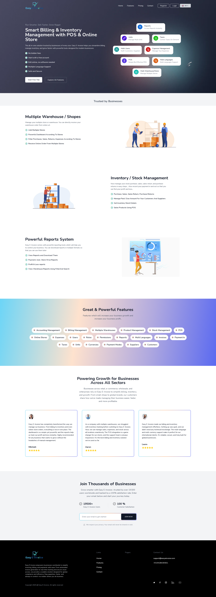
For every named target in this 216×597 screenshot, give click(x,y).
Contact (150, 6)
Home (120, 6)
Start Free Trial (33, 80)
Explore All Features (56, 80)
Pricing (140, 6)
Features (130, 6)
